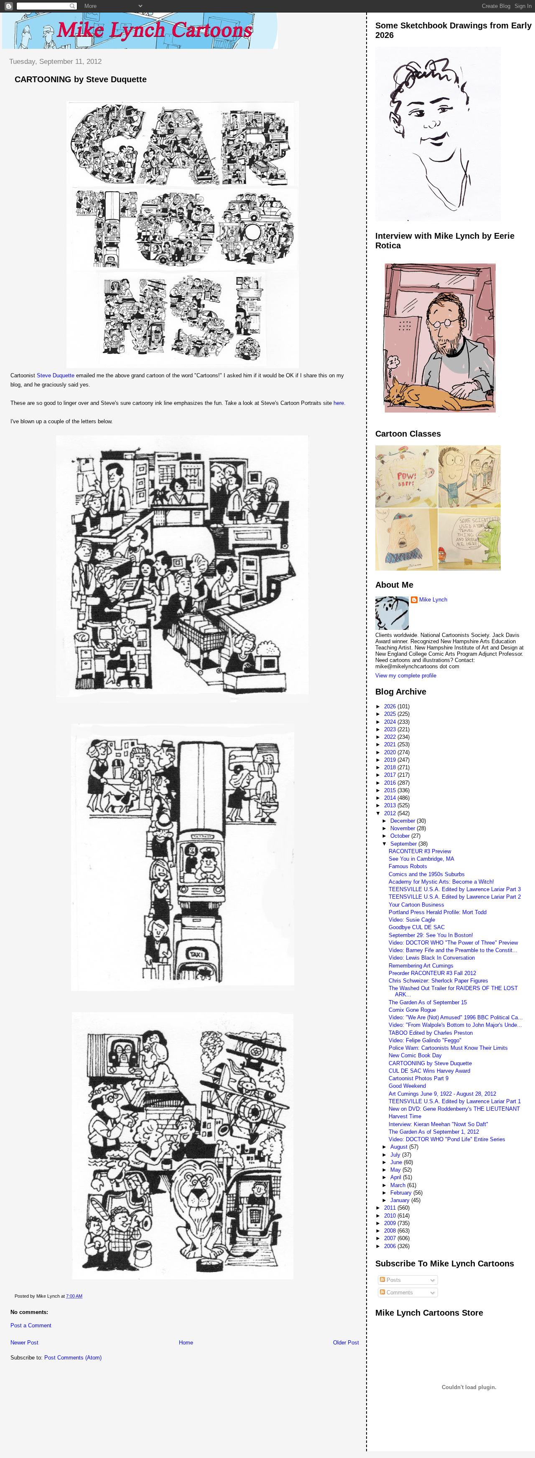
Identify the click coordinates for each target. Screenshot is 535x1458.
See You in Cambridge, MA (421, 859)
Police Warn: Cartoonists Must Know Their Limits (448, 1048)
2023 (390, 729)
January (400, 1200)
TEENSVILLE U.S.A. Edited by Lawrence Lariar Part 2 (455, 897)
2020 (390, 752)
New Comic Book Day (415, 1055)
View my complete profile (405, 675)
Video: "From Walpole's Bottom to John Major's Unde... (455, 1025)
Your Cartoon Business (416, 905)
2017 (390, 775)
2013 (390, 805)
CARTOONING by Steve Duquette (81, 79)
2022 (390, 737)
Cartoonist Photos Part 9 (418, 1078)
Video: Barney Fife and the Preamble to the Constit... (453, 950)
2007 (390, 1238)
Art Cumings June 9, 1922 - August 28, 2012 (442, 1094)
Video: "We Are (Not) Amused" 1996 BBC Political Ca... (456, 1017)
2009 (390, 1223)
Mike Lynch (433, 599)
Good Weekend (407, 1086)
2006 (390, 1246)
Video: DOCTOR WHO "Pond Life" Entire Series (447, 1139)
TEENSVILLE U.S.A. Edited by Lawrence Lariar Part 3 (455, 889)
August (399, 1147)
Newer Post (24, 1342)
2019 (390, 760)
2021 (390, 744)
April (396, 1177)
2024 (390, 722)
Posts (393, 1280)
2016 (390, 783)
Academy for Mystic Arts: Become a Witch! (441, 882)
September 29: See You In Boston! (431, 935)
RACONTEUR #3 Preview (420, 851)
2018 (390, 767)
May (396, 1170)
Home (186, 1342)
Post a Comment (30, 1325)
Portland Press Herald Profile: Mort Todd (438, 912)
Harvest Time (405, 1116)
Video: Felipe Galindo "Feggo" (425, 1040)
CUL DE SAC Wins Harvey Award (429, 1071)
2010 (390, 1216)
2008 (390, 1231)
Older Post (346, 1342)
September (404, 844)
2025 (390, 714)
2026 (390, 706)
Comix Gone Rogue (412, 1010)
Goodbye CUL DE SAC (417, 927)
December (403, 821)
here (339, 403)
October (400, 836)
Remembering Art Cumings (421, 966)
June (397, 1162)
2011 (390, 1208)
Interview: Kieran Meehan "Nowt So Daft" (438, 1124)
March (398, 1185)
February (401, 1193)
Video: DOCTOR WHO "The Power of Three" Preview (453, 943)
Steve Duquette (55, 375)
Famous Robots (408, 866)
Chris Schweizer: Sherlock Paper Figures (438, 981)
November (403, 828)
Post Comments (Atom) (73, 1357)
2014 (390, 798)
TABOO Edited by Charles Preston (431, 1033)
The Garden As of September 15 (428, 1002)
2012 (390, 813)
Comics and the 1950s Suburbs (427, 874)
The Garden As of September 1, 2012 (434, 1132)
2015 (390, 790)
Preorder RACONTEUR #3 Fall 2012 (432, 973)
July (396, 1155)
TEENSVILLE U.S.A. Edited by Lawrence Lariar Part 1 (455, 1101)
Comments (399, 1292)
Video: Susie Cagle (412, 920)
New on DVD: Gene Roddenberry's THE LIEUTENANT (454, 1109)
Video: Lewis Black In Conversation (432, 958)
